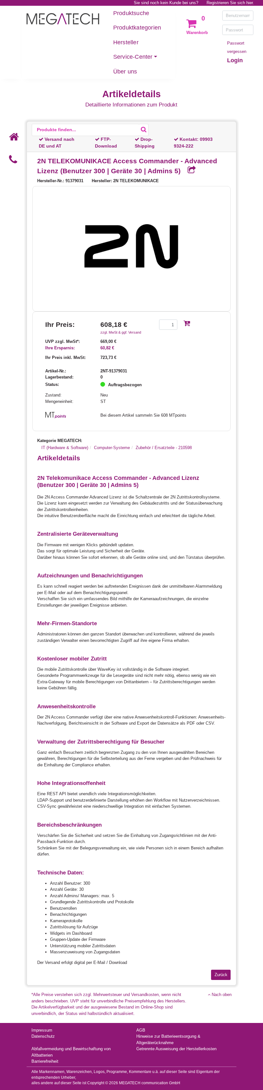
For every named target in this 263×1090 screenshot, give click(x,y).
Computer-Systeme (112, 447)
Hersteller (126, 42)
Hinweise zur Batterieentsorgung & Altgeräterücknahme (168, 1039)
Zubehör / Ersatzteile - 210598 (164, 447)
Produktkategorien (137, 27)
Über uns (125, 71)
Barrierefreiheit (44, 1061)
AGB (140, 1030)
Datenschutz (43, 1036)
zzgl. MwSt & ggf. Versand (120, 332)
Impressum (41, 1030)
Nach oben (221, 994)
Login (235, 60)
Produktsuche (131, 13)
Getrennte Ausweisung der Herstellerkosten (176, 1048)
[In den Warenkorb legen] (187, 323)
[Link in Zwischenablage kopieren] (189, 170)
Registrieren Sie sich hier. (230, 2)
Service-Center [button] (133, 57)
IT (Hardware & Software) (64, 447)
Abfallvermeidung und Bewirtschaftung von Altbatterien (71, 1052)
